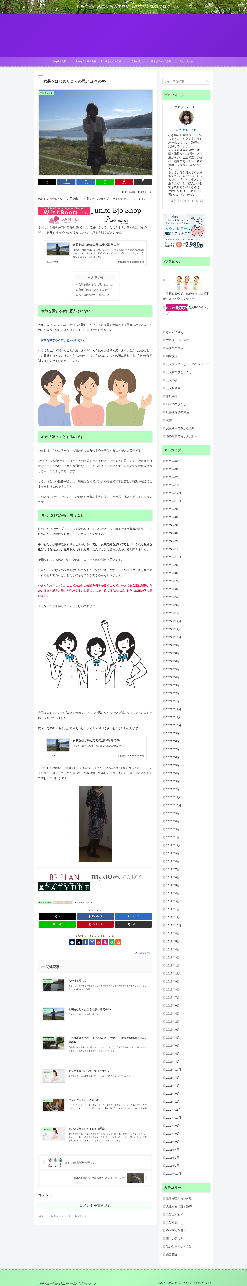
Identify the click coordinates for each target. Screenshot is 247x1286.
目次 (90, 277)
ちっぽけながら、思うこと (93, 294)
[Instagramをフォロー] (92, 942)
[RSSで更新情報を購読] (118, 942)
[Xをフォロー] (79, 942)
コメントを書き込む (95, 1205)
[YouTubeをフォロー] (98, 942)
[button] (143, 182)
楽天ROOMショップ (186, 310)
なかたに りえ (186, 130)
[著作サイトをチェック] (72, 942)
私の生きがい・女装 (64, 903)
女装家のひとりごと (84, 903)
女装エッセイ (46, 903)
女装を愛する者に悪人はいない (96, 284)
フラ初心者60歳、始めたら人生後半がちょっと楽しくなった (186, 296)
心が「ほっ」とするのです (93, 289)
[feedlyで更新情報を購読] (111, 942)
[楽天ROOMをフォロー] (105, 942)
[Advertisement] (123, 36)
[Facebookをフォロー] (85, 942)
